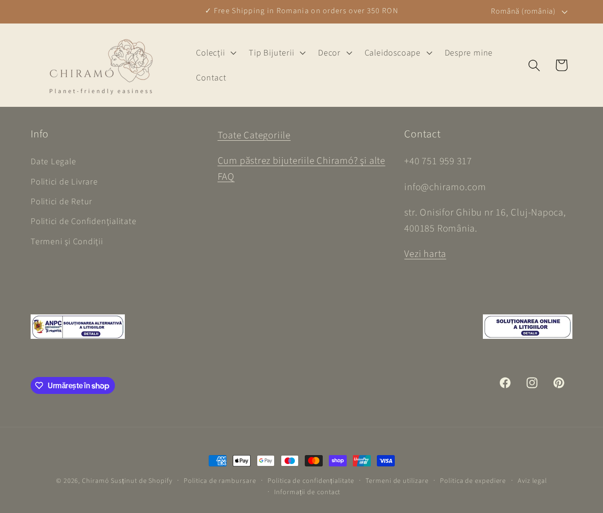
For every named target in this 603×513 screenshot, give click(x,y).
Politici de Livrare (64, 182)
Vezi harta (425, 254)
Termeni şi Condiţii (67, 241)
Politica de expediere (473, 481)
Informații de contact (307, 492)
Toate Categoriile (254, 135)
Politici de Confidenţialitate (84, 221)
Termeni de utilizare (397, 481)
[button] (215, 52)
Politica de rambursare (220, 481)
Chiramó (95, 481)
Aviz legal (532, 481)
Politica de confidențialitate (311, 481)
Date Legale (53, 161)
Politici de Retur (61, 201)
